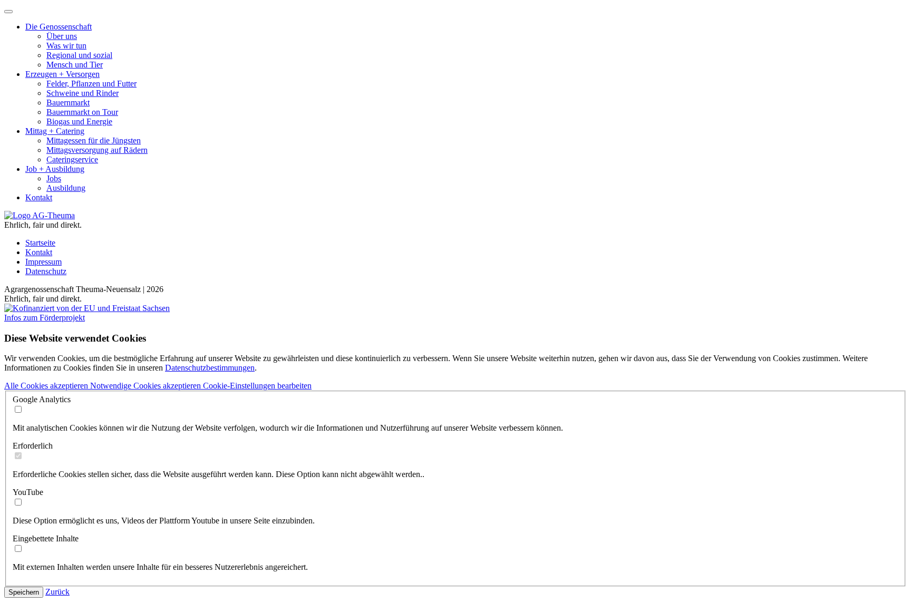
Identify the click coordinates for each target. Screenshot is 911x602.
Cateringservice (72, 159)
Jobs (53, 178)
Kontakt (38, 197)
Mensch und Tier (74, 64)
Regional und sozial (79, 55)
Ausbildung (65, 187)
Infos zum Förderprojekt (44, 317)
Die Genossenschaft (58, 26)
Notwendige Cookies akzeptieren (146, 385)
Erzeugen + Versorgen (62, 74)
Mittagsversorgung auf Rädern (97, 149)
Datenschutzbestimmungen (210, 367)
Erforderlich (33, 445)
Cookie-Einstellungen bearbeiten (257, 385)
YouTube (28, 492)
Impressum (43, 261)
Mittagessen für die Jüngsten (93, 140)
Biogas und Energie (79, 121)
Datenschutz (45, 271)
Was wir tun (66, 45)
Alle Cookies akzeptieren (47, 385)
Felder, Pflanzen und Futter (91, 83)
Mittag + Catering (54, 131)
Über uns (61, 36)
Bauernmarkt (68, 102)
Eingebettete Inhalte (46, 538)
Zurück (57, 591)
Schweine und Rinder (82, 93)
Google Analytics (42, 399)
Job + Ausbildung (54, 168)
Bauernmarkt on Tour (82, 112)
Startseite (40, 242)
